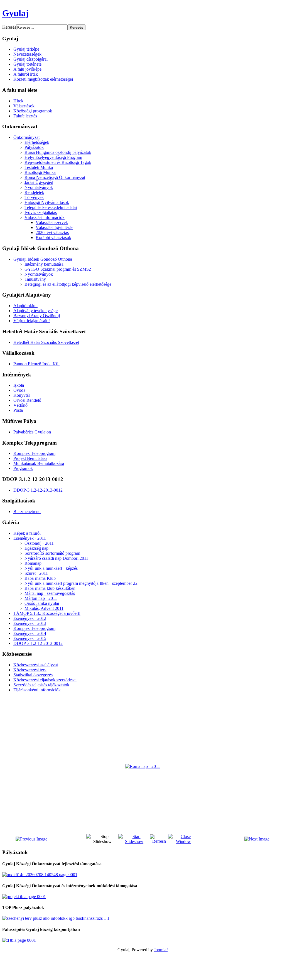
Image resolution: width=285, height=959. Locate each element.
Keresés (9, 27)
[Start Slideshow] (134, 841)
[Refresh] (159, 841)
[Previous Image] (31, 839)
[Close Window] (183, 841)
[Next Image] (256, 839)
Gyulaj (15, 13)
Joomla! (161, 949)
